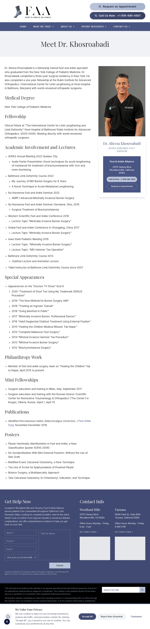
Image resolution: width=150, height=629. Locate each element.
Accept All (87, 616)
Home (23, 26)
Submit (59, 565)
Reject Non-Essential (112, 616)
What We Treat (43, 26)
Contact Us (121, 26)
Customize (136, 616)
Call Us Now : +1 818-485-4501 (119, 15)
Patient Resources (93, 26)
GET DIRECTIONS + (89, 532)
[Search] (142, 590)
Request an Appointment (119, 6)
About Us (67, 26)
